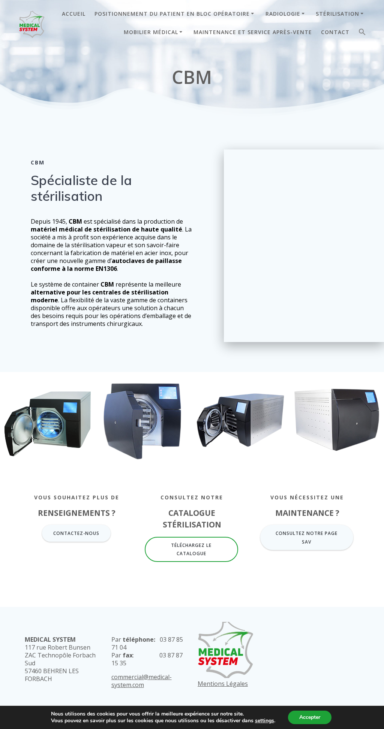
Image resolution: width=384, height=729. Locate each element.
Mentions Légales (223, 684)
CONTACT (335, 32)
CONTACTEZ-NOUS (76, 533)
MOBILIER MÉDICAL (151, 32)
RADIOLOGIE (283, 13)
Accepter (309, 717)
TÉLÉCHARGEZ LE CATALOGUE (191, 549)
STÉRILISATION (337, 13)
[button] (362, 33)
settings (264, 720)
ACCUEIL (74, 13)
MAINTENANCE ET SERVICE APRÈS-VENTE (253, 32)
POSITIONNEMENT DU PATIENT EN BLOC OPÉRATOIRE (172, 13)
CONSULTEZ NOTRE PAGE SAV (307, 537)
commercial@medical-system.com (141, 681)
